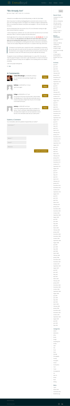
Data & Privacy (10, 400)
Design (54, 339)
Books (54, 337)
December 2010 (56, 185)
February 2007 (56, 280)
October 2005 (56, 314)
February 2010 (56, 204)
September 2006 (57, 291)
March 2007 (56, 278)
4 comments (27, 13)
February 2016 (56, 73)
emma (9, 13)
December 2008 (56, 234)
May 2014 (55, 105)
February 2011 (56, 181)
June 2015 (55, 88)
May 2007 (55, 274)
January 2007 (56, 283)
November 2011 (57, 162)
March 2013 (56, 130)
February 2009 (56, 230)
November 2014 (57, 94)
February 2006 (56, 306)
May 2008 (55, 249)
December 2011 (56, 160)
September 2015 (57, 81)
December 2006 (56, 285)
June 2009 (55, 221)
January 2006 (56, 308)
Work (54, 379)
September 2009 (57, 215)
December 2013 (56, 111)
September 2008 (57, 240)
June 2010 (55, 198)
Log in (54, 387)
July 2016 (55, 64)
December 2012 (56, 136)
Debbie (55, 43)
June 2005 (55, 323)
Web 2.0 (55, 375)
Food (54, 350)
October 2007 (56, 263)
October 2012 (56, 141)
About (50, 3)
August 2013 (56, 119)
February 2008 (56, 255)
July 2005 (55, 321)
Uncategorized (56, 371)
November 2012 (57, 139)
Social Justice (56, 364)
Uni (22, 13)
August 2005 (56, 319)
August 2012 (56, 145)
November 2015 (57, 77)
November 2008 (57, 236)
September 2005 (57, 316)
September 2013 (57, 117)
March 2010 (56, 202)
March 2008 (56, 253)
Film (54, 347)
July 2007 (55, 270)
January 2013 (56, 134)
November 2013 (57, 113)
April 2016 (55, 69)
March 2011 (56, 179)
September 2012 (57, 143)
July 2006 (55, 295)
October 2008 (56, 238)
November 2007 (57, 261)
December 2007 (56, 259)
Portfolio (43, 3)
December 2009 (56, 208)
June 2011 (55, 172)
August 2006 (56, 293)
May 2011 (55, 174)
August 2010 (56, 194)
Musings (55, 354)
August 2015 (56, 83)
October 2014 (56, 96)
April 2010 (55, 200)
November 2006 (57, 287)
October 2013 (56, 115)
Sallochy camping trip (58, 21)
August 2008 (56, 242)
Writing (54, 381)
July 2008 (55, 244)
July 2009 (55, 219)
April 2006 (55, 302)
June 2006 (55, 297)
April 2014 (55, 107)
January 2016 (56, 75)
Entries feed (56, 389)
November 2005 (57, 312)
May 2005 (55, 325)
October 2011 (56, 164)
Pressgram (55, 360)
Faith (20, 13)
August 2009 (56, 217)
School (54, 362)
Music (54, 352)
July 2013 (55, 122)
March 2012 (56, 153)
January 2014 (56, 109)
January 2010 (56, 206)
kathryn (16, 85)
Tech (54, 367)
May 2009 (55, 223)
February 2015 (56, 92)
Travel (54, 369)
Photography (56, 356)
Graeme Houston (57, 39)
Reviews (55, 3)
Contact (61, 3)
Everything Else (56, 341)
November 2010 (57, 187)
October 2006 (56, 289)
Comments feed (57, 391)
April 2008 (55, 251)
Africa (54, 335)
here (42, 18)
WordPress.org (56, 393)
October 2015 (56, 79)
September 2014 (57, 98)
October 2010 (56, 189)
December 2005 (56, 310)
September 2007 (57, 266)
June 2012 (55, 147)
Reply (45, 77)
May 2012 (55, 149)
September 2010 (57, 191)
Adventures (55, 333)
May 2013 (55, 126)
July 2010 (55, 196)
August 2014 (56, 100)
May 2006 (55, 299)
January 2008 (56, 257)
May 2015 (55, 90)
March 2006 (56, 304)
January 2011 (56, 183)
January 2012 (56, 158)
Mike (10, 66)
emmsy (16, 106)
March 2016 (56, 71)
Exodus (55, 343)
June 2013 (55, 124)
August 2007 (56, 268)
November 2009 (57, 211)
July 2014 (55, 102)
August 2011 (56, 168)
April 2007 (55, 276)
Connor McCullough (19, 75)
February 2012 (56, 155)
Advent (54, 331)
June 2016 (55, 66)
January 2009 (56, 232)
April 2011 (55, 177)
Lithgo (15, 94)
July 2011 (55, 170)
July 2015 (55, 86)
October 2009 (56, 213)
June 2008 (55, 247)
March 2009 (56, 227)
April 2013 (55, 128)
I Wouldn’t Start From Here (57, 57)
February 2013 (56, 132)
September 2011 (57, 166)
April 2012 (55, 151)
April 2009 (55, 225)
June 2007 (55, 272)
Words (54, 377)
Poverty (55, 358)
